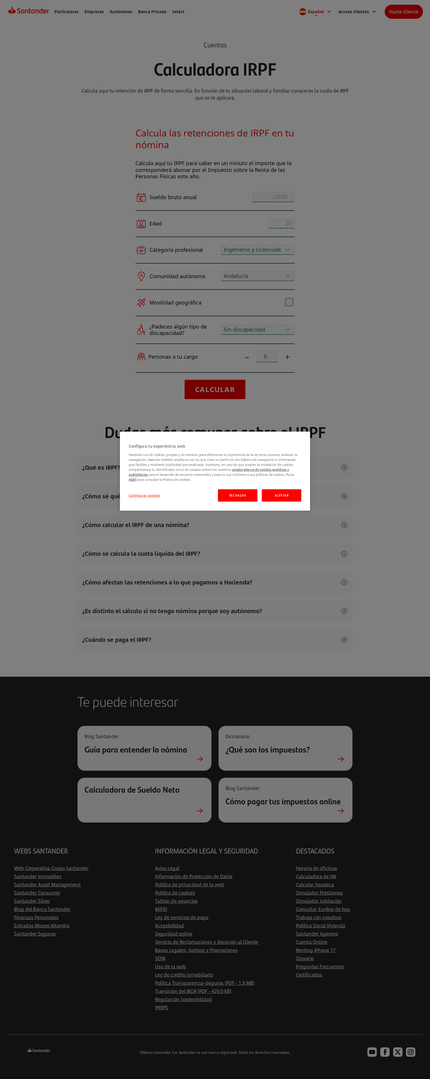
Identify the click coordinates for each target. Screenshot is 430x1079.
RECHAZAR (237, 495)
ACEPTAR (282, 495)
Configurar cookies (144, 495)
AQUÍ (132, 479)
